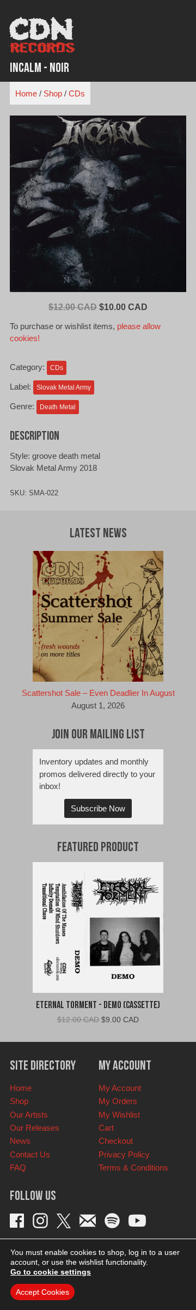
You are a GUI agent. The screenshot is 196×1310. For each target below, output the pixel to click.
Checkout (116, 1140)
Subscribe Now (98, 808)
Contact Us (30, 1154)
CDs (77, 93)
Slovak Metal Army (63, 387)
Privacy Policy (124, 1154)
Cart (106, 1127)
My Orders (118, 1101)
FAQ (18, 1167)
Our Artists (29, 1114)
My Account (120, 1088)
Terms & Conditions (133, 1167)
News (20, 1140)
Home (26, 93)
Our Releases (34, 1127)
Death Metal (58, 407)
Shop (53, 93)
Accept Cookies (42, 1292)
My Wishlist (119, 1114)
